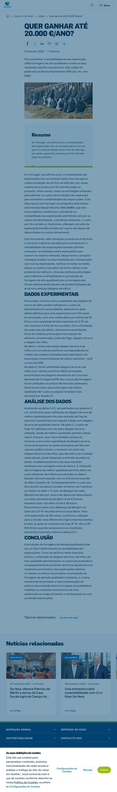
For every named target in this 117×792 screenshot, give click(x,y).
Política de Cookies (26, 782)
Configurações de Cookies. (25, 786)
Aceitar (104, 769)
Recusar (87, 769)
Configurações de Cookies (67, 770)
